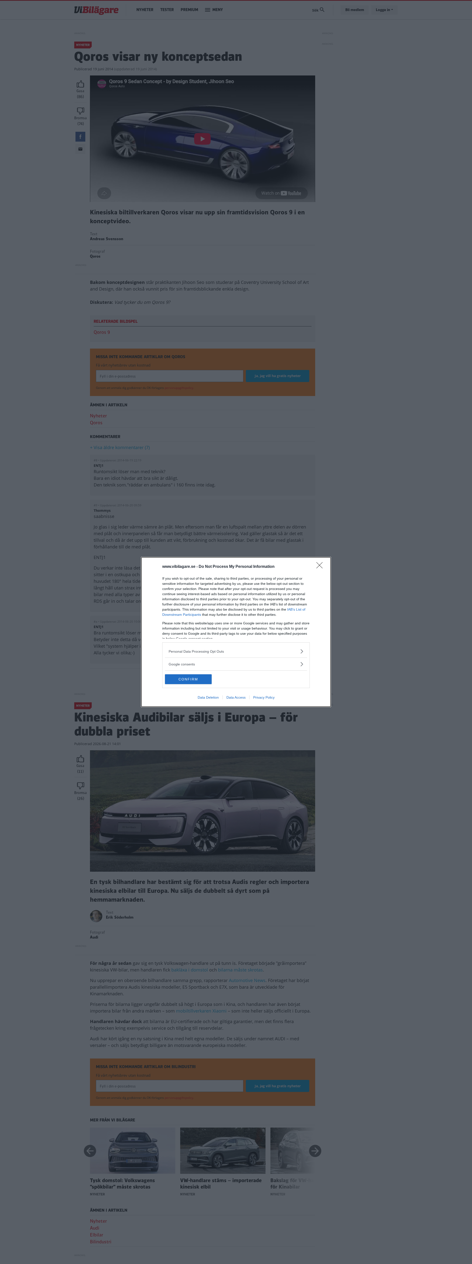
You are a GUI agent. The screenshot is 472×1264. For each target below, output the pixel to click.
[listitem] (236, 651)
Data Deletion (208, 697)
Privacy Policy (264, 697)
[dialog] (236, 632)
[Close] (321, 567)
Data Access (236, 697)
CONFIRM (188, 679)
